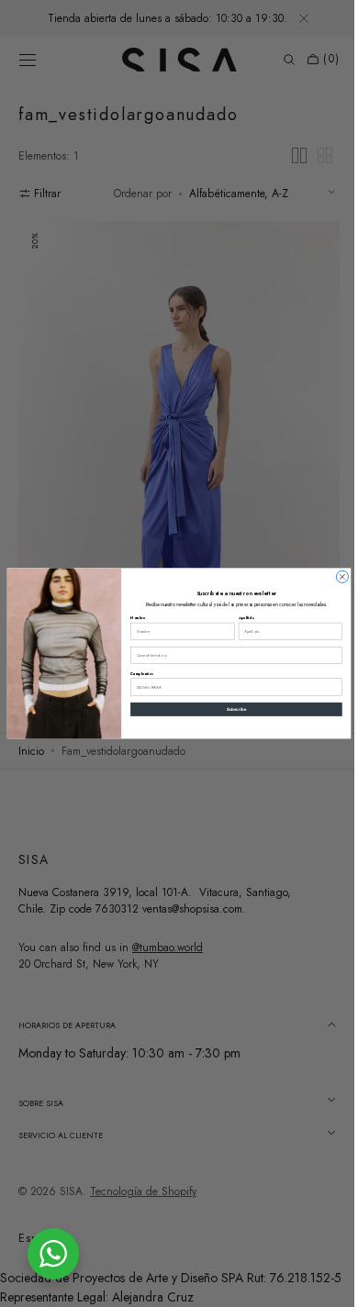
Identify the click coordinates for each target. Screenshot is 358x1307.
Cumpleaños (135, 674)
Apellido (239, 618)
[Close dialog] (335, 576)
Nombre (132, 618)
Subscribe (229, 709)
